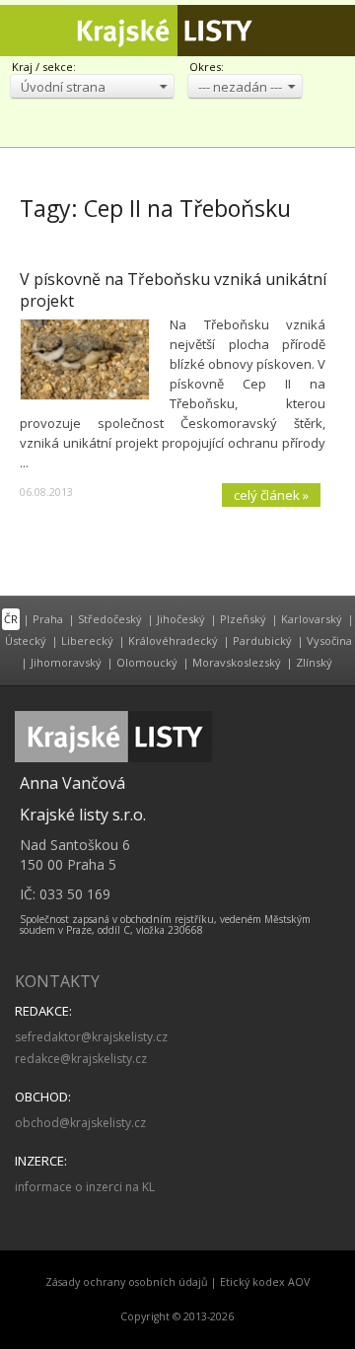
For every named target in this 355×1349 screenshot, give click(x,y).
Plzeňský (243, 618)
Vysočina (329, 640)
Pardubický (262, 640)
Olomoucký (147, 662)
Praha (48, 618)
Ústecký (25, 640)
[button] (92, 86)
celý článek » (271, 495)
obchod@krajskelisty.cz (80, 1122)
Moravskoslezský (236, 662)
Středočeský (110, 618)
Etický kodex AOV (265, 1282)
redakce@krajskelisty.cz (81, 1058)
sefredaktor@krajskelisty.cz (91, 1037)
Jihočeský (181, 618)
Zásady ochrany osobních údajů (126, 1282)
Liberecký (87, 640)
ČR (11, 618)
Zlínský (314, 662)
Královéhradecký (173, 640)
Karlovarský (311, 618)
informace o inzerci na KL (85, 1186)
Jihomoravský (66, 662)
